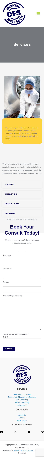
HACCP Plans (22, 405)
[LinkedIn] (1, 433)
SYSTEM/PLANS (12, 204)
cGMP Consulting (22, 402)
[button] (22, 184)
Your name (7, 255)
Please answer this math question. (16, 335)
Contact (22, 418)
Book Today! (22, 420)
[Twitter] (42, 433)
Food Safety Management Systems (22, 397)
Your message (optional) (12, 295)
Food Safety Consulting (22, 394)
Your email (7, 269)
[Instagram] (15, 433)
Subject (6, 282)
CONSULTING (11, 194)
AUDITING (9, 185)
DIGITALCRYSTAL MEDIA (23, 450)
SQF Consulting (22, 400)
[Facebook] (28, 433)
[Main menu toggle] (38, 13)
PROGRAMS (10, 213)
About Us (22, 415)
